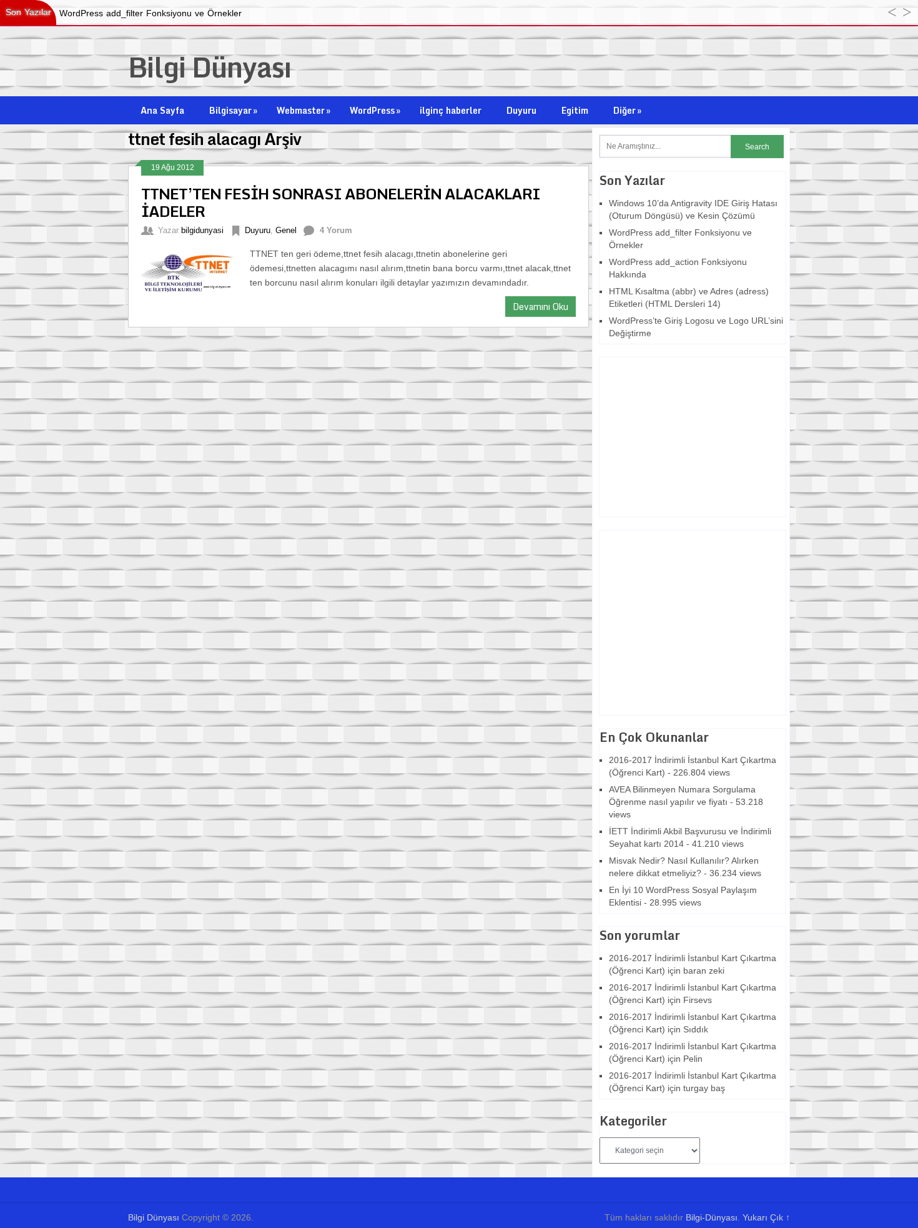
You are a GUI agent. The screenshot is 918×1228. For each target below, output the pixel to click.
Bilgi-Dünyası (712, 1217)
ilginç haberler (450, 110)
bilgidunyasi (202, 230)
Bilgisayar (233, 110)
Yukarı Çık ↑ (766, 1217)
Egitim (574, 110)
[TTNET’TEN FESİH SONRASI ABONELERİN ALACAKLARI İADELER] (195, 270)
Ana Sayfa (162, 110)
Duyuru (521, 110)
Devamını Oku (540, 306)
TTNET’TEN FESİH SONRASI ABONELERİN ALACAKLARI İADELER (340, 202)
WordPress (375, 110)
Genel (286, 230)
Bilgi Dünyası (209, 66)
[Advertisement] (678, 435)
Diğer (627, 110)
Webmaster (303, 110)
